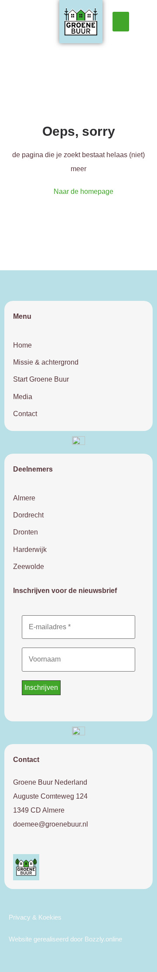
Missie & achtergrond (45, 362)
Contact (25, 413)
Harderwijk (30, 549)
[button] (121, 21)
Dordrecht (28, 515)
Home (22, 345)
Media (22, 396)
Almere (24, 498)
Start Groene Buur (41, 379)
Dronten (25, 532)
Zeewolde (28, 566)
